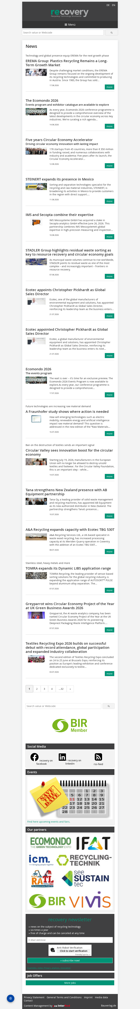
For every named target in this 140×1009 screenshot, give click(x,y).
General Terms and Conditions (64, 997)
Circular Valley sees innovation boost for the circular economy (69, 452)
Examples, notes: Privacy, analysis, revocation (49, 967)
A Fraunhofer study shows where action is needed (67, 411)
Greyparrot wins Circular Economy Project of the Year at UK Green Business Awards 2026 (70, 605)
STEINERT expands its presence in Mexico (60, 179)
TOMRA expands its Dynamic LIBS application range (68, 568)
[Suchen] (111, 32)
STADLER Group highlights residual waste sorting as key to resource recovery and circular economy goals (69, 252)
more (110, 87)
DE (108, 5)
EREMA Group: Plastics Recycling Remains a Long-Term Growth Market (66, 63)
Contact (28, 1000)
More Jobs (70, 982)
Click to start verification (73, 950)
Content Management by (38, 1005)
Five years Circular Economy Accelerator (59, 139)
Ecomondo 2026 (38, 369)
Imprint (88, 997)
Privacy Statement (34, 997)
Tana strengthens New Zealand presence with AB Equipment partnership (66, 492)
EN (113, 5)
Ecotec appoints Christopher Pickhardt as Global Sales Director (66, 292)
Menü (71, 24)
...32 (61, 688)
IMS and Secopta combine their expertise (60, 214)
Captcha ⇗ (82, 955)
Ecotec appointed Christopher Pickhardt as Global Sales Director (67, 331)
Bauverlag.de (108, 1005)
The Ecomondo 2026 (42, 100)
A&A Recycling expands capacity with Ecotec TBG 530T (70, 529)
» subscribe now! (70, 960)
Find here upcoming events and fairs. (48, 821)
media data (101, 997)
